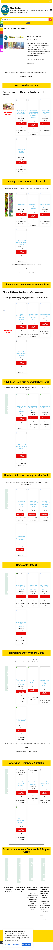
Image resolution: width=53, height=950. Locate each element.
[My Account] (23, 23)
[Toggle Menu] (50, 1)
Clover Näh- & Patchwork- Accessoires (26, 284)
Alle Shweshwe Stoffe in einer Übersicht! (26, 751)
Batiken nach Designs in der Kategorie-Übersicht (28, 265)
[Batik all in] (12, 214)
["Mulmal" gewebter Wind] (44, 879)
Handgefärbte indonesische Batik (26, 181)
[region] (18, 938)
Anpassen (7, 944)
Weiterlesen (20, 514)
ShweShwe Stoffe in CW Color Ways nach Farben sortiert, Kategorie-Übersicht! (28, 743)
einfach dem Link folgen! (26, 76)
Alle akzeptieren (26, 944)
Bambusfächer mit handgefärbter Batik (26, 475)
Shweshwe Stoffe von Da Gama (26, 652)
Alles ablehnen (16, 944)
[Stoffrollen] (8, 411)
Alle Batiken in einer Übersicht (26, 273)
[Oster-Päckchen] (8, 212)
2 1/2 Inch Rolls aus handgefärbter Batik (26, 382)
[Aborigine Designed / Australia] (8, 791)
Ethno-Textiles (15, 8)
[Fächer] (8, 506)
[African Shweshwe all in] (8, 689)
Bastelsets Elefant (26, 565)
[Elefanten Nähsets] (8, 592)
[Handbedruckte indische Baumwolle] (8, 879)
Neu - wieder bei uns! (26, 85)
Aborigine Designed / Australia (26, 763)
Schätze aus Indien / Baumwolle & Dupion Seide (26, 850)
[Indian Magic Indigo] (32, 879)
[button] (21, 131)
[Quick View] (22, 120)
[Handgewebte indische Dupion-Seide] (20, 880)
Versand (22, 118)
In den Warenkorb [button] (21, 123)
